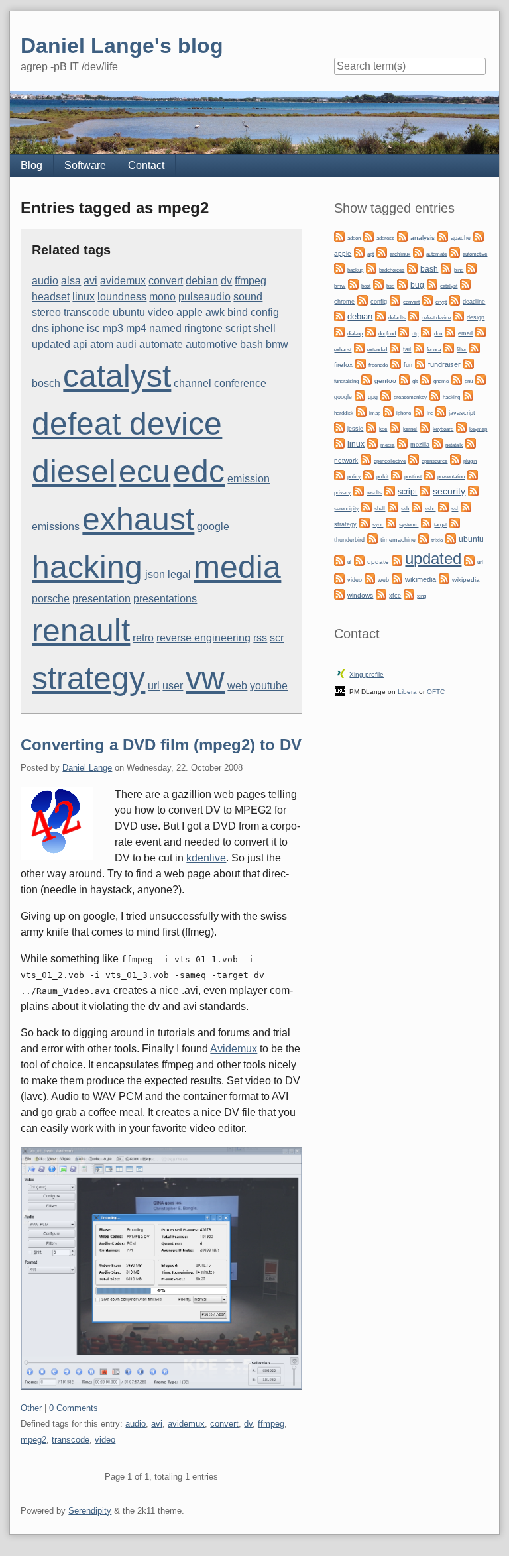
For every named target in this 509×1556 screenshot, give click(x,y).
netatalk (454, 444)
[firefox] (474, 347)
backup (355, 269)
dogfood (387, 333)
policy (354, 476)
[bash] (412, 268)
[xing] (409, 594)
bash (251, 344)
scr (277, 637)
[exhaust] (480, 331)
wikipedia (466, 579)
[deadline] (454, 300)
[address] (368, 236)
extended (377, 350)
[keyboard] (425, 427)
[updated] (397, 560)
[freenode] (360, 363)
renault (81, 630)
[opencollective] (366, 459)
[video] (339, 578)
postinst (413, 477)
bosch (46, 383)
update (378, 561)
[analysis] (402, 236)
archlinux (400, 254)
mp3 (113, 328)
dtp (415, 333)
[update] (359, 560)
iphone (68, 328)
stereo (46, 312)
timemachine (398, 540)
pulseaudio (204, 296)
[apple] (478, 236)
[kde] (371, 427)
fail (407, 349)
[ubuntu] (450, 538)
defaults (397, 318)
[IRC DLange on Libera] (340, 690)
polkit (382, 477)
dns (40, 328)
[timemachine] (372, 538)
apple (189, 312)
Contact (146, 165)
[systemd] (391, 522)
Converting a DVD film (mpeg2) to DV (161, 744)
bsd (390, 286)
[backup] (339, 268)
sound (247, 296)
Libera (407, 691)
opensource (434, 461)
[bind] (446, 268)
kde (383, 429)
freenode (378, 365)
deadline (474, 301)
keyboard (443, 428)
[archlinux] (381, 252)
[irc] (419, 411)
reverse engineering (203, 637)
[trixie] (423, 538)
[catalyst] (432, 284)
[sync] (364, 522)
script (238, 328)
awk (215, 312)
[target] (426, 522)
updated (51, 344)
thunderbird (349, 540)
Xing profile (366, 674)
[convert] (395, 300)
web (237, 685)
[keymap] (461, 427)
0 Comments (73, 1408)
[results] (358, 490)
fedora (434, 350)
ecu (144, 471)
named (165, 328)
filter (462, 350)
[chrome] (465, 284)
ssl (454, 508)
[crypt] (427, 300)
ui (349, 562)
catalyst (117, 376)
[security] (425, 490)
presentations (165, 598)
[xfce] (381, 594)
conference (240, 383)
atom (101, 344)
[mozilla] (402, 443)
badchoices (391, 270)
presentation (101, 598)
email (465, 333)
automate (161, 344)
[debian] (339, 315)
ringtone (203, 328)
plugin (470, 460)
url (154, 685)
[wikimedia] (397, 578)
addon (354, 238)
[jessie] (339, 427)
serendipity (346, 509)
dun (438, 334)
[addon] (339, 236)
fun (408, 365)
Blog (31, 165)
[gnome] (425, 379)
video (161, 312)
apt (370, 254)
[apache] (442, 236)
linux (83, 296)
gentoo (385, 380)
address (385, 238)
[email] (450, 331)
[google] (480, 379)
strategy (88, 678)
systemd (408, 524)
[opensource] (413, 459)
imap (374, 413)
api (80, 344)
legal (179, 574)
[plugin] (455, 459)
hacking (87, 566)
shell (264, 328)
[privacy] (472, 474)
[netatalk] (437, 443)
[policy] (339, 474)
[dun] (426, 331)
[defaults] (380, 315)
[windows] (339, 594)
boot (365, 285)
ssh (405, 508)
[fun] (395, 363)
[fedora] (419, 347)
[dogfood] (370, 331)
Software (85, 165)
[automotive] (454, 252)
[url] (469, 560)
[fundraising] (468, 363)
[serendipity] (473, 490)
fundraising (346, 381)
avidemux (123, 280)
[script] (389, 490)
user (172, 685)
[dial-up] (339, 331)
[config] (362, 300)
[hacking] (434, 395)
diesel (74, 471)
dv (226, 280)
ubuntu (129, 312)
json (155, 574)
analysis (422, 237)
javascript (462, 413)
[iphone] (388, 411)
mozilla (419, 444)
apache (461, 238)
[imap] (361, 411)
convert (165, 280)
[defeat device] (413, 315)
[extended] (359, 347)
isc (93, 328)
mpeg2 (33, 1440)
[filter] (448, 347)
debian (202, 280)
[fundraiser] (420, 363)
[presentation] (429, 474)
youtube (269, 685)
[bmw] (471, 268)
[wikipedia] (444, 578)
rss (260, 637)
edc (199, 471)
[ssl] (443, 506)
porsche (51, 598)
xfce (395, 595)
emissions (56, 526)
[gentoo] (366, 379)
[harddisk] (468, 395)
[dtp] (403, 331)
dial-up (355, 334)
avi (90, 280)
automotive (211, 344)
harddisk (343, 413)
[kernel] (395, 427)
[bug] (402, 284)
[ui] (339, 560)
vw (205, 678)
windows (360, 595)
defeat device (127, 423)
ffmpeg (250, 280)
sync (377, 524)
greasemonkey (410, 397)
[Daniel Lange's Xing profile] (341, 673)
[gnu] (456, 379)
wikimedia (420, 579)
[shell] (366, 506)
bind (237, 312)
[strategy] (466, 506)
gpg (373, 397)
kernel (410, 428)
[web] (370, 578)
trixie (437, 540)
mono (162, 296)
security (449, 491)
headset (51, 296)
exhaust (138, 519)
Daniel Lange (87, 768)
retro (143, 637)
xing (421, 595)
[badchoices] (371, 268)
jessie (355, 428)
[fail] (395, 347)
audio (45, 280)
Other (31, 1408)
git (415, 381)
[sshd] (417, 506)
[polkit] (368, 474)
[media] (372, 443)
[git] (404, 379)
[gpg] (360, 395)
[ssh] (393, 506)
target (440, 525)
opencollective (390, 461)
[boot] (353, 284)
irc (430, 413)
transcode (87, 312)
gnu (469, 381)
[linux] (339, 443)
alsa (71, 280)
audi (126, 344)
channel (192, 383)
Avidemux (233, 1048)
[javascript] (440, 411)
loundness (121, 296)
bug (417, 285)
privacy (342, 492)
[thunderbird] (454, 522)
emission (248, 478)
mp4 (136, 328)
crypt (441, 301)
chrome (344, 301)
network (346, 460)
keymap (478, 429)
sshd (430, 509)
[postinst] (396, 474)
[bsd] (378, 284)
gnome (441, 381)
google (213, 526)
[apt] (359, 252)
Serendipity (89, 1511)
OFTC (436, 691)
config (265, 312)
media (237, 566)
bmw (277, 344)
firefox (343, 364)
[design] (458, 315)
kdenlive (206, 857)
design (475, 317)
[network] (470, 443)
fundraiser (444, 364)
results (374, 493)
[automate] (418, 252)
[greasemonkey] (385, 395)
